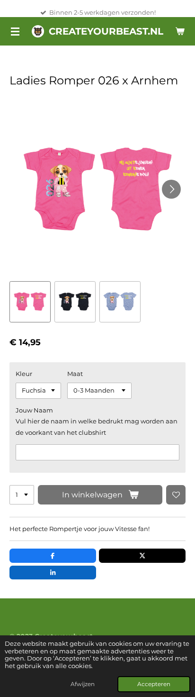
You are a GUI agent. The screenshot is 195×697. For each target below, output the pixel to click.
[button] (30, 301)
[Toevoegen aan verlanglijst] (176, 494)
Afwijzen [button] (83, 684)
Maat (75, 373)
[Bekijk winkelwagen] (179, 31)
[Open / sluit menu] (15, 31)
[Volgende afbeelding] (171, 189)
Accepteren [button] (153, 684)
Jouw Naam (34, 410)
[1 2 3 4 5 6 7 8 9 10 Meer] (21, 494)
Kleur (24, 373)
